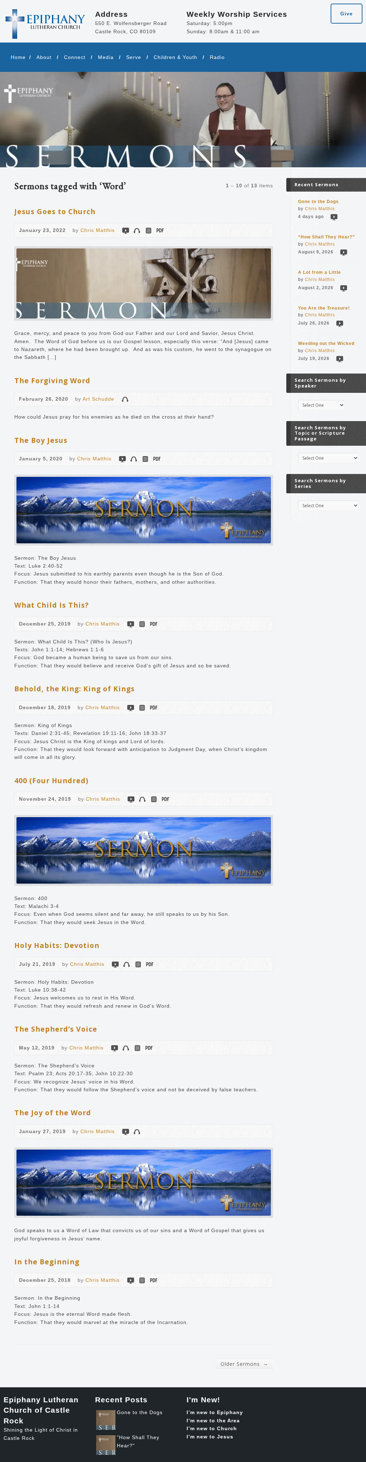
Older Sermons (244, 1363)
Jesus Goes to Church (54, 211)
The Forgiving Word (52, 380)
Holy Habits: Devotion (56, 945)
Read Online (148, 230)
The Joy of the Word (52, 1112)
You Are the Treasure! (324, 308)
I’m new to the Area (213, 1420)
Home (18, 57)
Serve (133, 57)
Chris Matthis (97, 230)
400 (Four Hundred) (51, 780)
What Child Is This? (51, 605)
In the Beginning (46, 1261)
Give (346, 13)
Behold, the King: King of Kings (74, 688)
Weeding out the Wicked (326, 343)
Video (125, 230)
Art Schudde (98, 399)
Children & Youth (175, 57)
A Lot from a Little (319, 272)
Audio (137, 230)
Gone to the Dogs (318, 201)
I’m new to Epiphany (215, 1412)
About (43, 57)
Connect (74, 57)
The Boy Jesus (41, 440)
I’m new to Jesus (210, 1436)
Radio (217, 57)
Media (106, 57)
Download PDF (159, 230)
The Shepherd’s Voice (55, 1029)
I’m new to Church (212, 1428)
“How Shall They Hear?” (326, 236)
